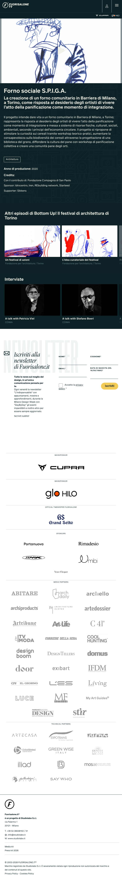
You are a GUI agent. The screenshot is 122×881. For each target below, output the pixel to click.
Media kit (9, 847)
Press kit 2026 (11, 851)
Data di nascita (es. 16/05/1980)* (101, 370)
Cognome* (95, 357)
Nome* (62, 357)
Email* (62, 369)
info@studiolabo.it (17, 835)
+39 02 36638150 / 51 (17, 831)
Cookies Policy (27, 874)
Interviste (14, 279)
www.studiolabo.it (16, 839)
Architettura (12, 159)
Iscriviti (109, 386)
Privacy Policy (11, 874)
